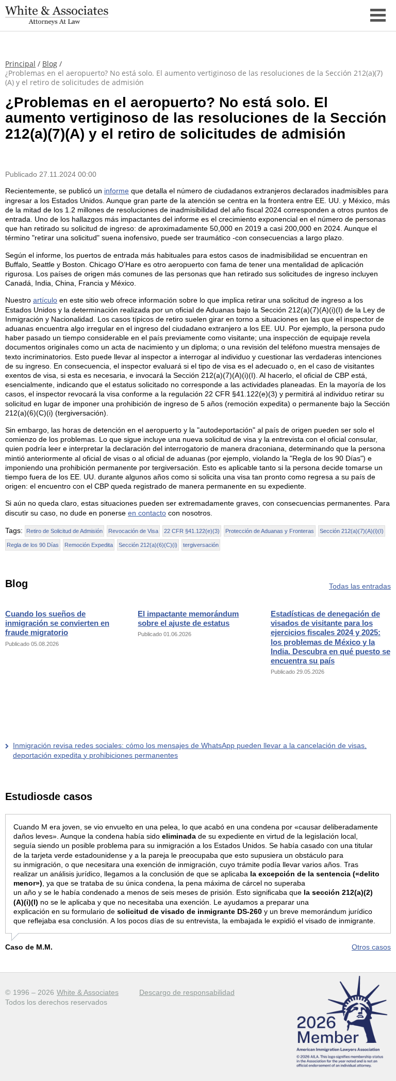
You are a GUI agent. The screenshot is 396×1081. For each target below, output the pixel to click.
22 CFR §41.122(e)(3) (192, 531)
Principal (20, 64)
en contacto (147, 513)
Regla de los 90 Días (33, 545)
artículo (45, 300)
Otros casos (371, 947)
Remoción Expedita (88, 545)
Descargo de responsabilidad (187, 992)
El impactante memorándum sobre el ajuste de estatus (188, 618)
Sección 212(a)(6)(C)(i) (148, 545)
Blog (49, 64)
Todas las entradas (360, 586)
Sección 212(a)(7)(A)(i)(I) (352, 531)
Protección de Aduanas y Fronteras (269, 531)
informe (116, 191)
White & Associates (88, 992)
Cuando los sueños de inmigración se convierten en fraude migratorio (57, 623)
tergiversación (201, 545)
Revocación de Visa (133, 531)
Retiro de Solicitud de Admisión (64, 531)
